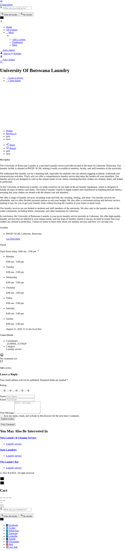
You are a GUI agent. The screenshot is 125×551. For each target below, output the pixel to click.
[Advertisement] (62, 106)
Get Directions (13, 239)
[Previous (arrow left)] (1, 500)
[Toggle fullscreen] (7, 497)
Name (3, 396)
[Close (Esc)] (1, 497)
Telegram (13, 533)
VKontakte (13, 541)
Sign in (7, 53)
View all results (10, 15)
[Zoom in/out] (10, 497)
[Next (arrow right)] (4, 500)
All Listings (11, 29)
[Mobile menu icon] (62, 1)
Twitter (11, 528)
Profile (9, 131)
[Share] (4, 497)
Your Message (7, 412)
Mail (10, 544)
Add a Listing (18, 39)
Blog (14, 45)
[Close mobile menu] (1, 22)
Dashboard (17, 42)
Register (17, 53)
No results (27, 15)
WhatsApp (13, 530)
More (11, 32)
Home (9, 27)
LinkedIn (12, 536)
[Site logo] (6, 4)
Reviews (11, 133)
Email (3, 399)
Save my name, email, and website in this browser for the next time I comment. (41, 416)
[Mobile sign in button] (1, 57)
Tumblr (12, 539)
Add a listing (8, 50)
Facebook (13, 525)
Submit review (7, 419)
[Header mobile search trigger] (1, 63)
